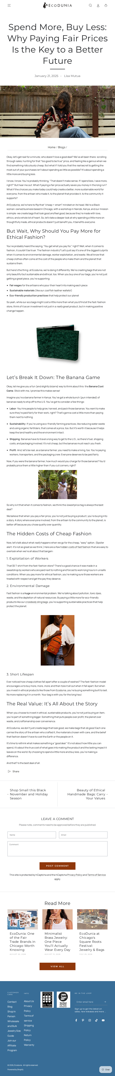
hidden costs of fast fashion (75, 547)
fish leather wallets (60, 290)
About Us (29, 1001)
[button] (90, 5)
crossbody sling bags (36, 602)
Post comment (57, 865)
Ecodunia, (14, 204)
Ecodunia (61, 690)
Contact (11, 1001)
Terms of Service (96, 874)
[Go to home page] (57, 5)
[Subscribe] (106, 1001)
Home (52, 147)
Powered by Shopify (15, 1069)
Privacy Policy (74, 874)
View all (57, 966)
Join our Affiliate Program (12, 1045)
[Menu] (9, 5)
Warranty (29, 1045)
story (11, 520)
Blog (9, 1006)
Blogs (61, 147)
